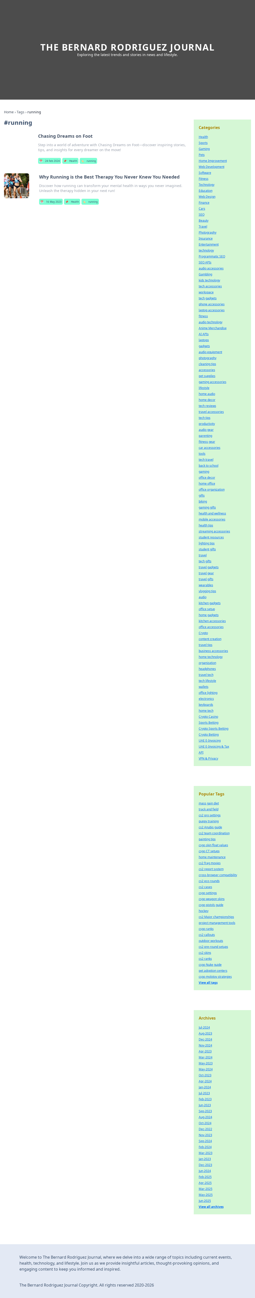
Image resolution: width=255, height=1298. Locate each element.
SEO (201, 214)
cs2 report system (211, 869)
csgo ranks (206, 929)
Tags (20, 112)
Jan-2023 (205, 1159)
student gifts (207, 549)
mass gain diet (209, 803)
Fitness (203, 179)
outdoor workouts (211, 941)
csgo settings (208, 893)
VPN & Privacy (208, 758)
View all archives (211, 1207)
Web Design (207, 197)
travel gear (206, 573)
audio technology (210, 322)
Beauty (203, 220)
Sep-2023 (205, 1111)
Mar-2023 (205, 1153)
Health (70, 161)
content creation (210, 639)
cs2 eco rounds (209, 881)
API (201, 752)
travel (203, 555)
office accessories (211, 627)
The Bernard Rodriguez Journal (127, 47)
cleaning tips (207, 364)
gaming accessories (212, 382)
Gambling (205, 274)
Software (205, 173)
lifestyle (204, 388)
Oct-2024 (205, 1123)
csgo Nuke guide (210, 965)
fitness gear (207, 442)
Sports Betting (208, 722)
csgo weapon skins (212, 899)
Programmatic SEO (212, 256)
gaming (204, 471)
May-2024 (206, 1069)
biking (203, 501)
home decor (207, 400)
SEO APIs (205, 262)
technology (206, 250)
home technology (211, 657)
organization (207, 663)
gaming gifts (207, 507)
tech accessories (210, 286)
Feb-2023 (205, 1099)
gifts (202, 495)
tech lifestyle (207, 681)
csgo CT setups (209, 851)
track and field (208, 809)
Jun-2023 (205, 1105)
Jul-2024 (204, 1027)
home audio (207, 394)
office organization (212, 489)
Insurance (206, 238)
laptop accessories (212, 310)
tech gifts (205, 561)
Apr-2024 (205, 1081)
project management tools (217, 923)
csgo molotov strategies (215, 976)
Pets (202, 155)
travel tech (206, 675)
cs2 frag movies (210, 863)
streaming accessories (214, 531)
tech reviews (207, 406)
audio (202, 597)
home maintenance (212, 857)
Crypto (203, 633)
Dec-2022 (205, 1129)
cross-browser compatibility (218, 875)
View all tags (208, 982)
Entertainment (209, 244)
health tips (206, 525)
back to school (208, 465)
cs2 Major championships (216, 917)
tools (202, 454)
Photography (207, 232)
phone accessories (212, 304)
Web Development (211, 167)
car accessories (209, 448)
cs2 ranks (205, 959)
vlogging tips (207, 591)
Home (9, 112)
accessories (207, 370)
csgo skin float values (213, 845)
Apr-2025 (205, 1183)
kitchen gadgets (210, 603)
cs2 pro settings (210, 815)
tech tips (204, 418)
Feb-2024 (205, 1147)
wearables (206, 585)
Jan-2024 (205, 1087)
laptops (204, 340)
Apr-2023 (205, 1051)
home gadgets (209, 615)
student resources (211, 537)
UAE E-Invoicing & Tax (214, 746)
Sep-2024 (205, 1141)
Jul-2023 (204, 1093)
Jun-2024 (205, 1171)
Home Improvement (213, 161)
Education (205, 191)
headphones (207, 669)
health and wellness (212, 513)
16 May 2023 (51, 201)
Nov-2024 (205, 1045)
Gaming (204, 149)
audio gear (206, 430)
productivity (207, 424)
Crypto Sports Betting (213, 728)
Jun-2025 (205, 1201)
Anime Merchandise (213, 328)
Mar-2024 (205, 1057)
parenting (205, 436)
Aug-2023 (205, 1033)
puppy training (209, 821)
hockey (203, 911)
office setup (207, 609)
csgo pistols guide (211, 905)
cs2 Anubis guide (210, 827)
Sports (203, 143)
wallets (203, 687)
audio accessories (211, 268)
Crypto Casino (208, 716)
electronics (206, 699)
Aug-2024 (205, 1117)
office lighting (208, 693)
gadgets (204, 346)
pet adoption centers (213, 971)
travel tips (205, 645)
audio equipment (210, 352)
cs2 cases (205, 887)
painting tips (207, 839)
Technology (206, 185)
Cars (202, 208)
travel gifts (206, 579)
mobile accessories (212, 519)
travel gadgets (209, 567)
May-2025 (206, 1195)
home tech (206, 711)
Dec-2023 (205, 1165)
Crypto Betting (209, 734)
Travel (203, 226)
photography (207, 358)
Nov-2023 (205, 1135)
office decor (207, 477)
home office (207, 483)
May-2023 (206, 1063)
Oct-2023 (205, 1075)
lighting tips (207, 543)
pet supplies (207, 376)
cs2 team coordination (214, 833)
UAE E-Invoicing (210, 740)
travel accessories (211, 412)
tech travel (206, 459)
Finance (204, 202)
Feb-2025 (205, 1177)
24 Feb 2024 (49, 161)
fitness (203, 316)
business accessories (213, 651)
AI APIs (204, 334)
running (88, 161)
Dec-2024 (205, 1039)
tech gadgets (208, 298)
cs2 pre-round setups (213, 947)
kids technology (209, 280)
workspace (206, 292)
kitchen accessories (212, 621)
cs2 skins (205, 953)
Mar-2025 (205, 1189)
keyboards (206, 705)
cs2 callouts (207, 935)
